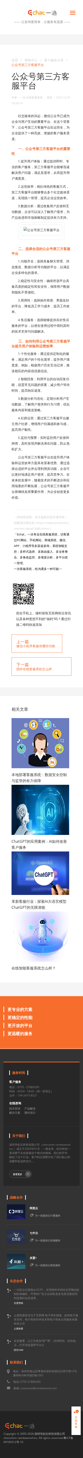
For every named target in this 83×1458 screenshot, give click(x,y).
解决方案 (14, 1113)
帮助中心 (31, 60)
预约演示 (30, 1113)
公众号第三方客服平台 (28, 65)
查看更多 (17, 1174)
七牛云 (34, 1233)
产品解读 (30, 1108)
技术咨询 (14, 1108)
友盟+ (33, 1258)
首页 (15, 60)
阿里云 (34, 1208)
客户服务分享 (54, 60)
